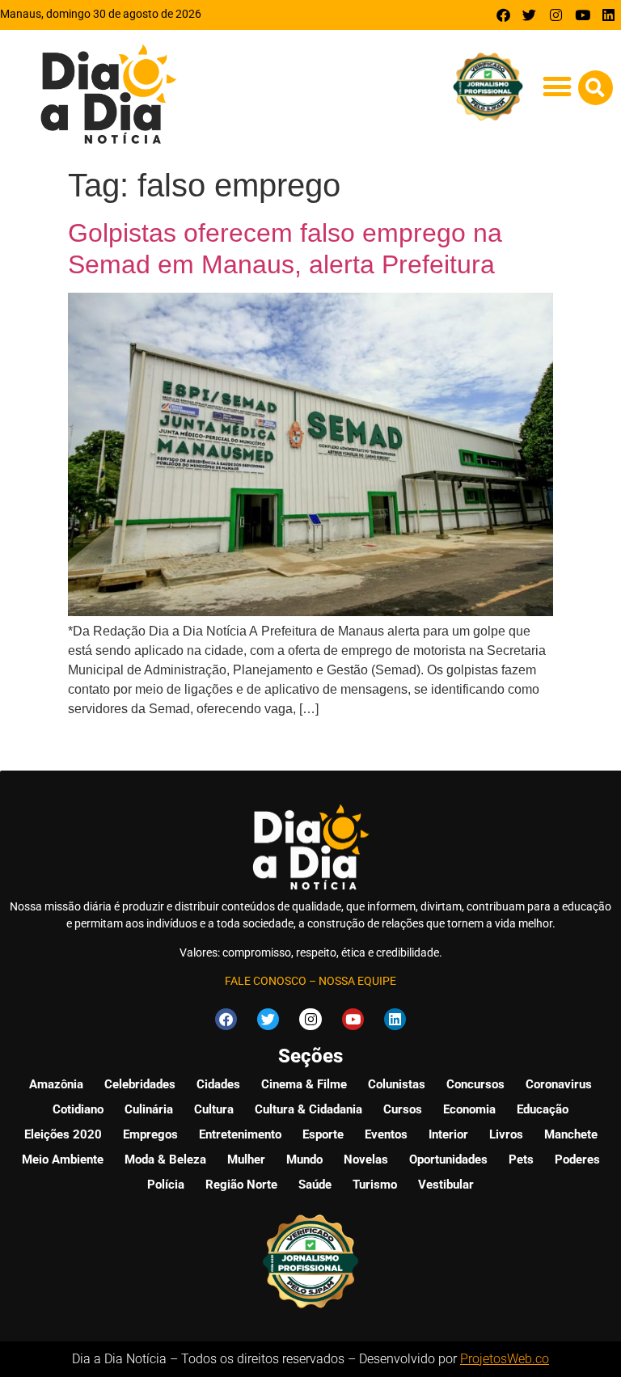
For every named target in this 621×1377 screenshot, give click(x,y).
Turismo (375, 1184)
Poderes (577, 1159)
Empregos (150, 1134)
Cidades (218, 1084)
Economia (469, 1109)
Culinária (149, 1109)
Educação (542, 1109)
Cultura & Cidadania (308, 1109)
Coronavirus (559, 1084)
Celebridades (139, 1084)
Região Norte (241, 1184)
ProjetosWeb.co (504, 1358)
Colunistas (396, 1084)
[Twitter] (530, 14)
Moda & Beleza (165, 1159)
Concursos (475, 1084)
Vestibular (446, 1184)
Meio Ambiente (63, 1159)
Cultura (214, 1109)
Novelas (366, 1159)
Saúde (315, 1184)
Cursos (402, 1109)
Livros (506, 1134)
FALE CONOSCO (265, 980)
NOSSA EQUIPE (357, 980)
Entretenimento (240, 1134)
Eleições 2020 (63, 1134)
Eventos (386, 1134)
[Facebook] (503, 14)
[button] (557, 87)
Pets (521, 1159)
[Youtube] (582, 14)
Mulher (246, 1159)
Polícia (165, 1184)
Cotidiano (78, 1109)
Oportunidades (448, 1159)
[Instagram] (555, 14)
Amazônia (56, 1084)
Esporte (323, 1134)
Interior (448, 1134)
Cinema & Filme (304, 1084)
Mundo (304, 1159)
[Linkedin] (608, 14)
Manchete (571, 1134)
